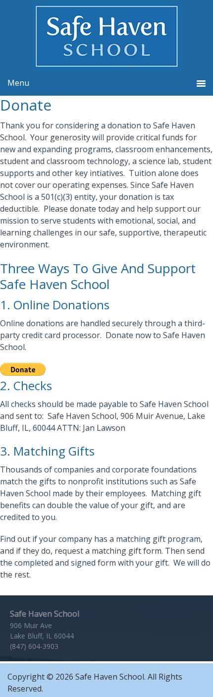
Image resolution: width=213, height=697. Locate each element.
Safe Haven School (106, 36)
